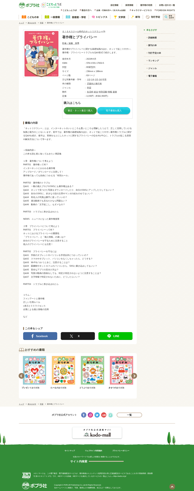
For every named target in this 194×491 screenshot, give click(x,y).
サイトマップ (70, 451)
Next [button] (134, 376)
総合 (96, 92)
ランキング (153, 60)
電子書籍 (152, 76)
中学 (104, 79)
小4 (92, 79)
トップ (21, 23)
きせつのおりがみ (116, 387)
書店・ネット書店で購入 (80, 110)
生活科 (90, 92)
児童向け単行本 (94, 83)
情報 (110, 92)
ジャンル (152, 68)
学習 (41, 23)
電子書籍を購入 (114, 110)
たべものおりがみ (58, 387)
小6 (100, 79)
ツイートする (78, 336)
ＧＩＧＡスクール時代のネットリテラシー (82, 31)
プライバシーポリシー (120, 451)
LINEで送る (115, 336)
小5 (96, 79)
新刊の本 (152, 45)
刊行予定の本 (154, 53)
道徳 (115, 92)
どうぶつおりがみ (87, 387)
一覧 (129, 415)
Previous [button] (21, 376)
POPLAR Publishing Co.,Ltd (74, 485)
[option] (34, 372)
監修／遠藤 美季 (70, 43)
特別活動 (103, 92)
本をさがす (32, 23)
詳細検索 (152, 37)
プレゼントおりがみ (30, 387)
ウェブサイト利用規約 (93, 451)
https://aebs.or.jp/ (119, 476)
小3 (88, 79)
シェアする (40, 336)
